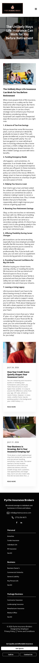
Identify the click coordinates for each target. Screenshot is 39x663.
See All (9, 553)
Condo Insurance (13, 540)
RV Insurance (11, 549)
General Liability (13, 576)
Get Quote (20, 648)
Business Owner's (13, 568)
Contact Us (28, 654)
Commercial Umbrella (15, 572)
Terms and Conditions (26, 631)
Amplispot (25, 629)
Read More (11, 407)
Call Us (10, 654)
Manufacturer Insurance (15, 608)
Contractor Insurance (15, 600)
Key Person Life (12, 581)
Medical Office (12, 613)
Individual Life (12, 545)
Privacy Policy (9, 631)
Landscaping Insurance (15, 604)
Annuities (10, 536)
